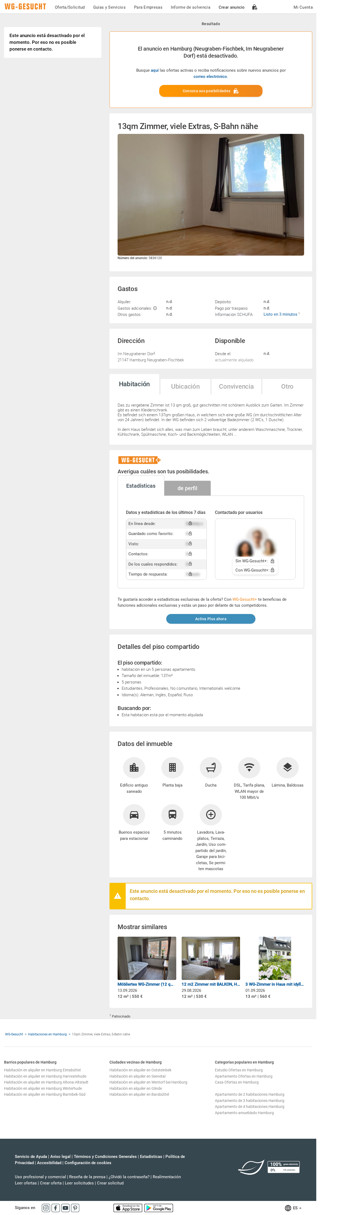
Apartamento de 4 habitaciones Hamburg (249, 1106)
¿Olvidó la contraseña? (129, 1176)
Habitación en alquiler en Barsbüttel (139, 1094)
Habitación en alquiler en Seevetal (137, 1076)
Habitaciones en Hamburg (47, 1034)
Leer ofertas (26, 1183)
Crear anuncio (232, 7)
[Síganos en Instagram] (46, 1207)
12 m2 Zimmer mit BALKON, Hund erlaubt (211, 984)
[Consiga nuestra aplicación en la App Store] (128, 1207)
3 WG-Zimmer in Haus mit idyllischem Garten (274, 984)
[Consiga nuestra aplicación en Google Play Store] (159, 1207)
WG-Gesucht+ (244, 599)
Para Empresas (148, 7)
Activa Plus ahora (211, 619)
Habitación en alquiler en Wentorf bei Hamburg (148, 1082)
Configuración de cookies (88, 1162)
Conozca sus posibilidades (207, 91)
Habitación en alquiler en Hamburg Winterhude (43, 1088)
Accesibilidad (49, 1162)
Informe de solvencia (190, 7)
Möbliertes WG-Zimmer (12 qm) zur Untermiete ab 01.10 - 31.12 (147, 984)
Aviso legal (60, 1156)
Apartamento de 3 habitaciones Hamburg (249, 1100)
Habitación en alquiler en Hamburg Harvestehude (45, 1076)
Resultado (211, 24)
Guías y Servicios (109, 7)
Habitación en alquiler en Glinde (135, 1088)
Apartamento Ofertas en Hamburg (243, 1076)
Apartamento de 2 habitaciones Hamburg (249, 1094)
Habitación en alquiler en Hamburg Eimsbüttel (42, 1070)
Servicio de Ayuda (31, 1156)
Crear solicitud (110, 1183)
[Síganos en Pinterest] (75, 1207)
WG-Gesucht (14, 1034)
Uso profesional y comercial (40, 1176)
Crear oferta (51, 1183)
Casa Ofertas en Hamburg (237, 1082)
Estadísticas (151, 1156)
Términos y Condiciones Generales (105, 1156)
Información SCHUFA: (234, 314)
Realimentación (167, 1176)
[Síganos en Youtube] (66, 1207)
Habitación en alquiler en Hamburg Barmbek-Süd (44, 1094)
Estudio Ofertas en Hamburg (239, 1070)
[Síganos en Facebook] (56, 1207)
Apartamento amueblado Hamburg (244, 1113)
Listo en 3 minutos (281, 314)
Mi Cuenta (303, 7)
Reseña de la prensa (87, 1176)
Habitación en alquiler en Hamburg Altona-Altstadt (46, 1082)
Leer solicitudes (79, 1183)
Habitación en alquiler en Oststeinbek (140, 1070)
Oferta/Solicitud (70, 7)
